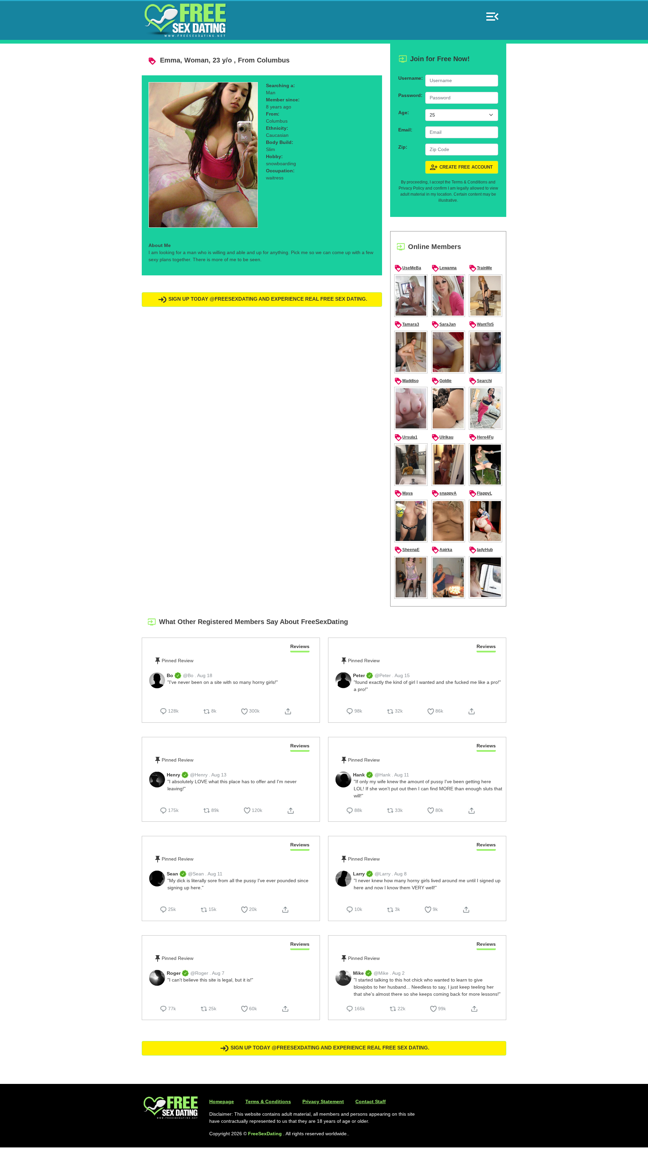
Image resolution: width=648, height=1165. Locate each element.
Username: (409, 78)
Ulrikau (442, 437)
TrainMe (480, 268)
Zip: (402, 147)
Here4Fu (481, 437)
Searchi (480, 381)
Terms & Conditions (268, 1101)
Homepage (221, 1101)
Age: (403, 112)
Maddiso (406, 381)
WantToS (481, 325)
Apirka (441, 550)
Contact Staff (370, 1101)
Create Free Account (461, 167)
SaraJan (443, 325)
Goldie (441, 381)
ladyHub (481, 550)
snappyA (444, 494)
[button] (492, 13)
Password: (409, 95)
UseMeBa (407, 268)
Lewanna (444, 268)
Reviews (299, 646)
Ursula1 (405, 437)
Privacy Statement (323, 1101)
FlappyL (480, 494)
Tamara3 (406, 325)
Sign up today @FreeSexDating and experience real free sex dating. (267, 299)
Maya (403, 494)
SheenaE (407, 550)
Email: (405, 129)
